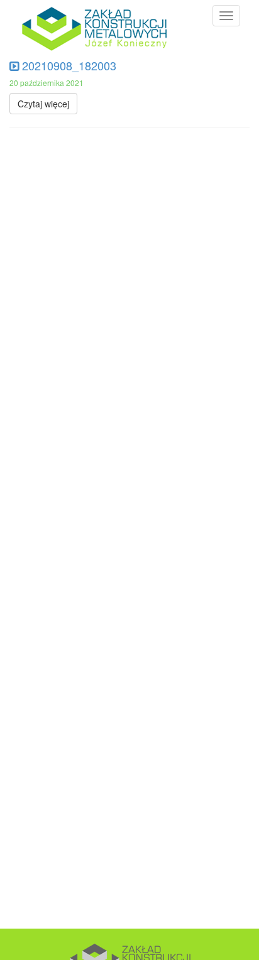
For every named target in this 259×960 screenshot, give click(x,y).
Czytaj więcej (43, 103)
